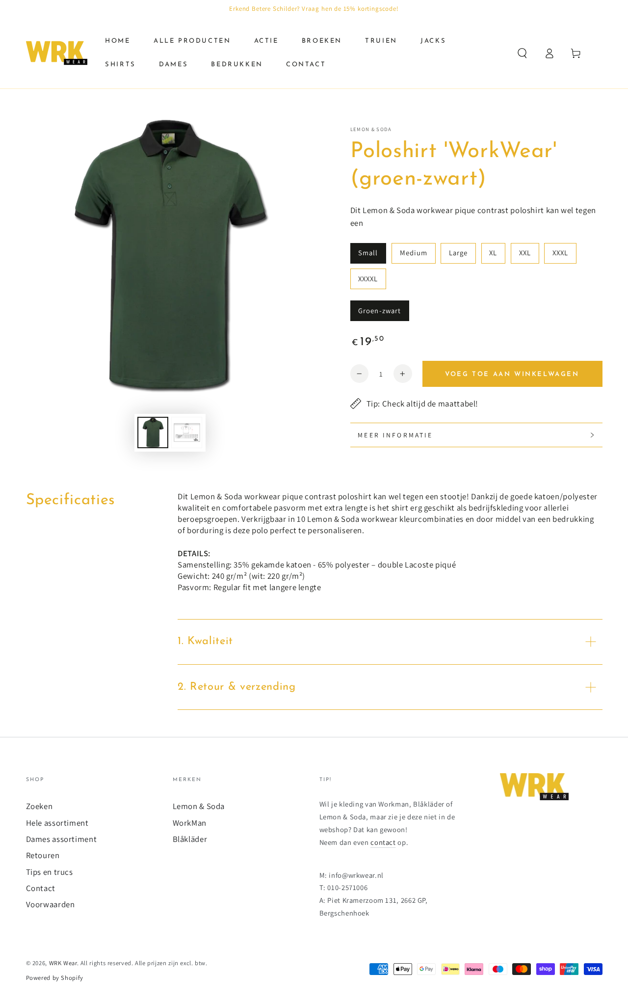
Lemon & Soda (371, 129)
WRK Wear (63, 963)
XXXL (560, 252)
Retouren (43, 855)
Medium (413, 252)
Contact (40, 888)
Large (458, 252)
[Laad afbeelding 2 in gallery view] (186, 432)
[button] (522, 53)
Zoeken (39, 806)
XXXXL (368, 278)
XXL (525, 252)
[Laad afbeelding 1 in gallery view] (152, 432)
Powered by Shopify (54, 978)
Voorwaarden (50, 904)
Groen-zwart (379, 310)
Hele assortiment (57, 822)
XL (493, 252)
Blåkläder (190, 839)
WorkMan (190, 822)
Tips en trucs (49, 871)
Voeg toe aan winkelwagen (512, 374)
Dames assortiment (61, 839)
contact (382, 842)
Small (368, 252)
